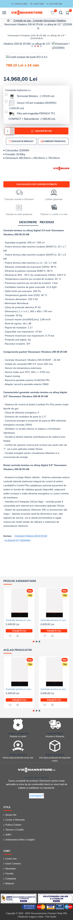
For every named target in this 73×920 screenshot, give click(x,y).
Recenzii (47, 222)
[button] (32, 46)
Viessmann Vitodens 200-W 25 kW (31, 536)
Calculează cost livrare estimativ (36, 184)
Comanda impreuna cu (17, 90)
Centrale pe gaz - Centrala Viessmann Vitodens (39, 20)
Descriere (28, 222)
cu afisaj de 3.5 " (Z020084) (17, 540)
